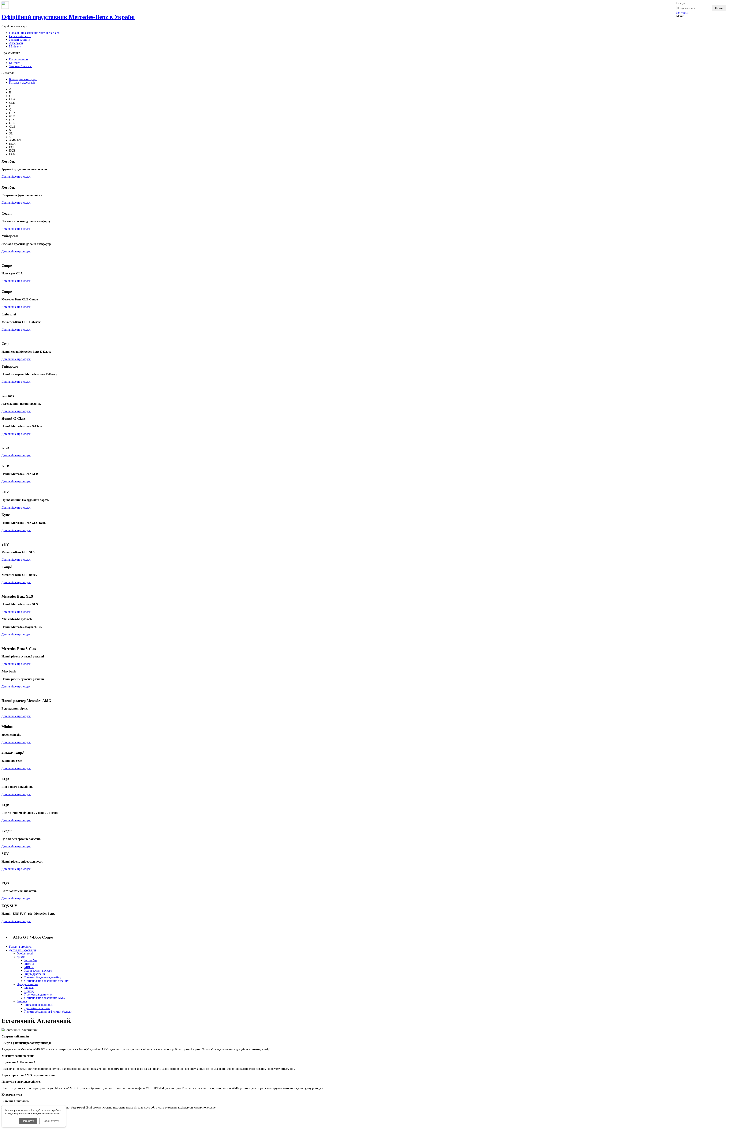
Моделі (29, 987)
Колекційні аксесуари (23, 79)
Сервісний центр (20, 36)
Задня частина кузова (38, 970)
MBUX (29, 967)
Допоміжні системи (37, 1008)
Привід (29, 991)
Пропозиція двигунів (38, 994)
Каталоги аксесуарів (22, 82)
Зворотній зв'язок (20, 66)
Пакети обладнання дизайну (42, 977)
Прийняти (28, 1120)
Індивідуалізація (34, 974)
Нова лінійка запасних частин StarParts (34, 32)
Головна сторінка (20, 946)
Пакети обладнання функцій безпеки (48, 1011)
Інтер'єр (29, 963)
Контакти (682, 12)
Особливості (25, 953)
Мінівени (15, 46)
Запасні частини (19, 39)
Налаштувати (51, 1120)
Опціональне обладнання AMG (44, 997)
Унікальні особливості (38, 1004)
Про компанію (18, 59)
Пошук (719, 7)
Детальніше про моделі (16, 176)
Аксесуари (16, 43)
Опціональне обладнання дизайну (46, 980)
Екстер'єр (30, 960)
